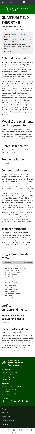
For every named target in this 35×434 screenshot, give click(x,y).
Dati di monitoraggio (8, 420)
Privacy (4, 409)
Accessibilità (6, 416)
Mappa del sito (6, 424)
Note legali (5, 413)
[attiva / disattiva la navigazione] (3, 9)
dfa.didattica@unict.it (9, 394)
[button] (14, 2)
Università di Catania (7, 2)
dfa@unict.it (6, 391)
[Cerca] (31, 9)
